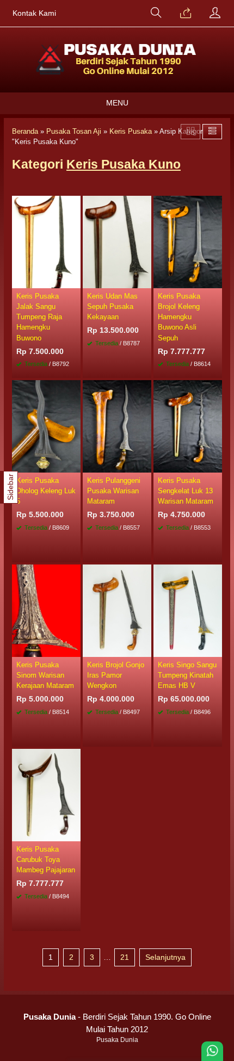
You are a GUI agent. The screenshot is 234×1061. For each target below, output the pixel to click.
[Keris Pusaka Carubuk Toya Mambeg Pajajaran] (46, 794)
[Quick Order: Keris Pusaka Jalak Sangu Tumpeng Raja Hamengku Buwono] (74, 279)
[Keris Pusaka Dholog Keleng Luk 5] (46, 425)
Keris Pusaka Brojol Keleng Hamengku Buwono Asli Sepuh (179, 317)
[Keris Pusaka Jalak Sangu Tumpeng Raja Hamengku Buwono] (46, 241)
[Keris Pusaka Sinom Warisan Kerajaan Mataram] (46, 609)
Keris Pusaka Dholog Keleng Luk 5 (46, 490)
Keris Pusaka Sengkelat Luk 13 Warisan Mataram (185, 490)
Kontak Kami (34, 13)
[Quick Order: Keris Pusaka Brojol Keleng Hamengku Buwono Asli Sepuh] (215, 279)
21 (124, 957)
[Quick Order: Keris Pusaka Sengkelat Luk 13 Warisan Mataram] (215, 463)
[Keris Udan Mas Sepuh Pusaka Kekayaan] (117, 241)
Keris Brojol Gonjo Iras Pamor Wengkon (115, 675)
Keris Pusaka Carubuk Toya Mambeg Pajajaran (45, 859)
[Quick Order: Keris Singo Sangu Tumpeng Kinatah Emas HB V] (215, 648)
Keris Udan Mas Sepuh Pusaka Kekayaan (112, 306)
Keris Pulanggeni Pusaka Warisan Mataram (113, 490)
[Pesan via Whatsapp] (185, 14)
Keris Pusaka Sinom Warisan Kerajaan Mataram (45, 675)
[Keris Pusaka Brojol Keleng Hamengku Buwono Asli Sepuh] (187, 241)
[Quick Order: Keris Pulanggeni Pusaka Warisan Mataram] (144, 463)
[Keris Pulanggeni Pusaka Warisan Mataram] (117, 425)
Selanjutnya (165, 957)
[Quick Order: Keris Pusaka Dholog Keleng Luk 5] (74, 463)
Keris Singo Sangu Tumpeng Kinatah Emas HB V (187, 675)
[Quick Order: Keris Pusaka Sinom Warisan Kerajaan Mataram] (74, 648)
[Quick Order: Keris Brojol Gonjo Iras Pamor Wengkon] (144, 648)
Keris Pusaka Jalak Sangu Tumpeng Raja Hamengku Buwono (39, 317)
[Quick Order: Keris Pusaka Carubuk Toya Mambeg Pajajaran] (74, 832)
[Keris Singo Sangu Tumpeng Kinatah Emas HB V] (187, 609)
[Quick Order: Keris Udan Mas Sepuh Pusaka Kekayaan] (144, 279)
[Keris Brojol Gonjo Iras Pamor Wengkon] (117, 609)
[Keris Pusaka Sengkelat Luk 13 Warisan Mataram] (187, 425)
